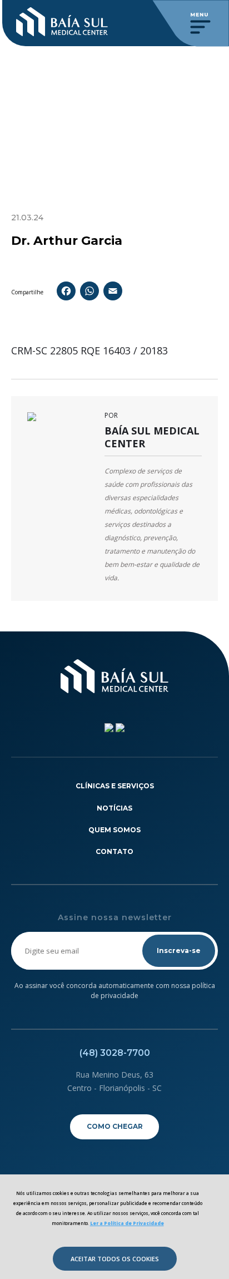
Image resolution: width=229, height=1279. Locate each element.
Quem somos (114, 830)
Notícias (114, 808)
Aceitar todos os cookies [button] (115, 1259)
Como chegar (115, 1126)
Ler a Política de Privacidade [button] (127, 1223)
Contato (114, 851)
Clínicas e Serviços (115, 786)
